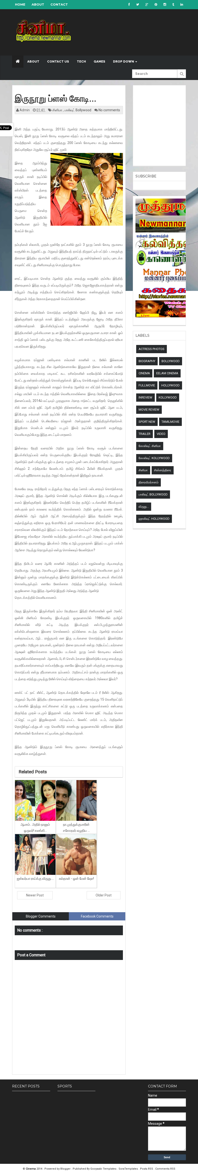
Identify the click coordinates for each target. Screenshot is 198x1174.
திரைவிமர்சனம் (148, 482)
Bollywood (171, 361)
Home (20, 4)
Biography (147, 361)
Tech (81, 61)
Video (161, 434)
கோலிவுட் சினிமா (150, 446)
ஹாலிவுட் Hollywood (154, 518)
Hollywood (170, 385)
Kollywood (168, 397)
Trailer (144, 434)
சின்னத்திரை (162, 470)
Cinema (144, 373)
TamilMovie (170, 421)
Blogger (65, 1168)
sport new (147, 421)
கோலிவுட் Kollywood (154, 458)
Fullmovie (147, 385)
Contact (59, 4)
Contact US (58, 61)
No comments (109, 110)
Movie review (149, 409)
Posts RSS (147, 1168)
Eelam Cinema (167, 373)
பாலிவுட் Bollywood (78, 110)
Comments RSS (165, 1168)
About (38, 4)
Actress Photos (151, 349)
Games (99, 61)
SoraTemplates (129, 1168)
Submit (181, 76)
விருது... (144, 506)
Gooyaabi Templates (103, 1168)
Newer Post (35, 895)
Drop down (124, 61)
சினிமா (57, 110)
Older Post (104, 895)
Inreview (145, 397)
